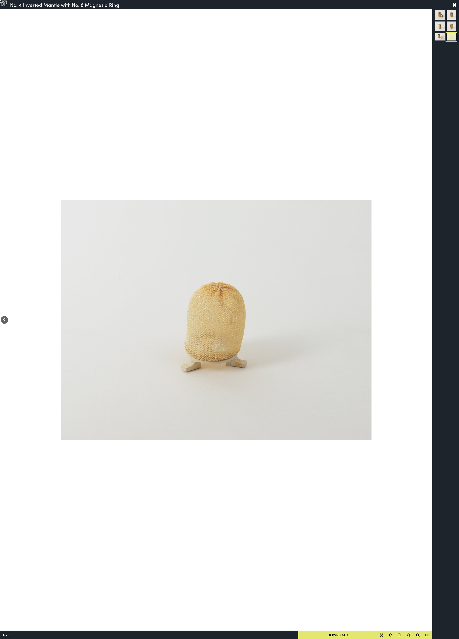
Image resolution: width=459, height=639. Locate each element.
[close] (454, 4)
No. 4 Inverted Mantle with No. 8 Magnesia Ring (64, 4)
